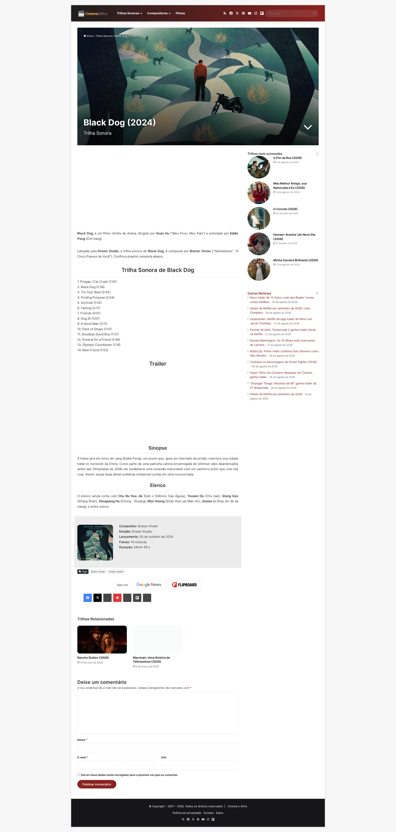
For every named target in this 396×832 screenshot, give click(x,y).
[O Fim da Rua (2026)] (259, 167)
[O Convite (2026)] (259, 218)
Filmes (180, 13)
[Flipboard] (184, 585)
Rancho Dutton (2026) (93, 657)
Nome (82, 739)
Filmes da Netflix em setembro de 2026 (276, 394)
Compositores (157, 13)
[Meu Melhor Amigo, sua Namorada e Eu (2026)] (259, 192)
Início (89, 36)
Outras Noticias (259, 293)
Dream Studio (116, 571)
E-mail (82, 757)
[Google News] (149, 584)
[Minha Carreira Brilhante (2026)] (259, 269)
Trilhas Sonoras (128, 13)
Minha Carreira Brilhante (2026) (295, 260)
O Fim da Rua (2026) (287, 158)
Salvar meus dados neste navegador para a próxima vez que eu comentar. (129, 774)
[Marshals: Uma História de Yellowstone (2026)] (158, 640)
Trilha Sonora (104, 36)
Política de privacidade (187, 812)
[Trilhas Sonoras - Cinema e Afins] (92, 13)
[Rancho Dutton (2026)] (102, 640)
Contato (208, 812)
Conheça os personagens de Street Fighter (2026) (283, 362)
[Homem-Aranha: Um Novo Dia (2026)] (259, 244)
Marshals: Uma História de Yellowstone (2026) (151, 659)
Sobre (219, 812)
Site (163, 757)
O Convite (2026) (285, 209)
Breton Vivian (98, 571)
